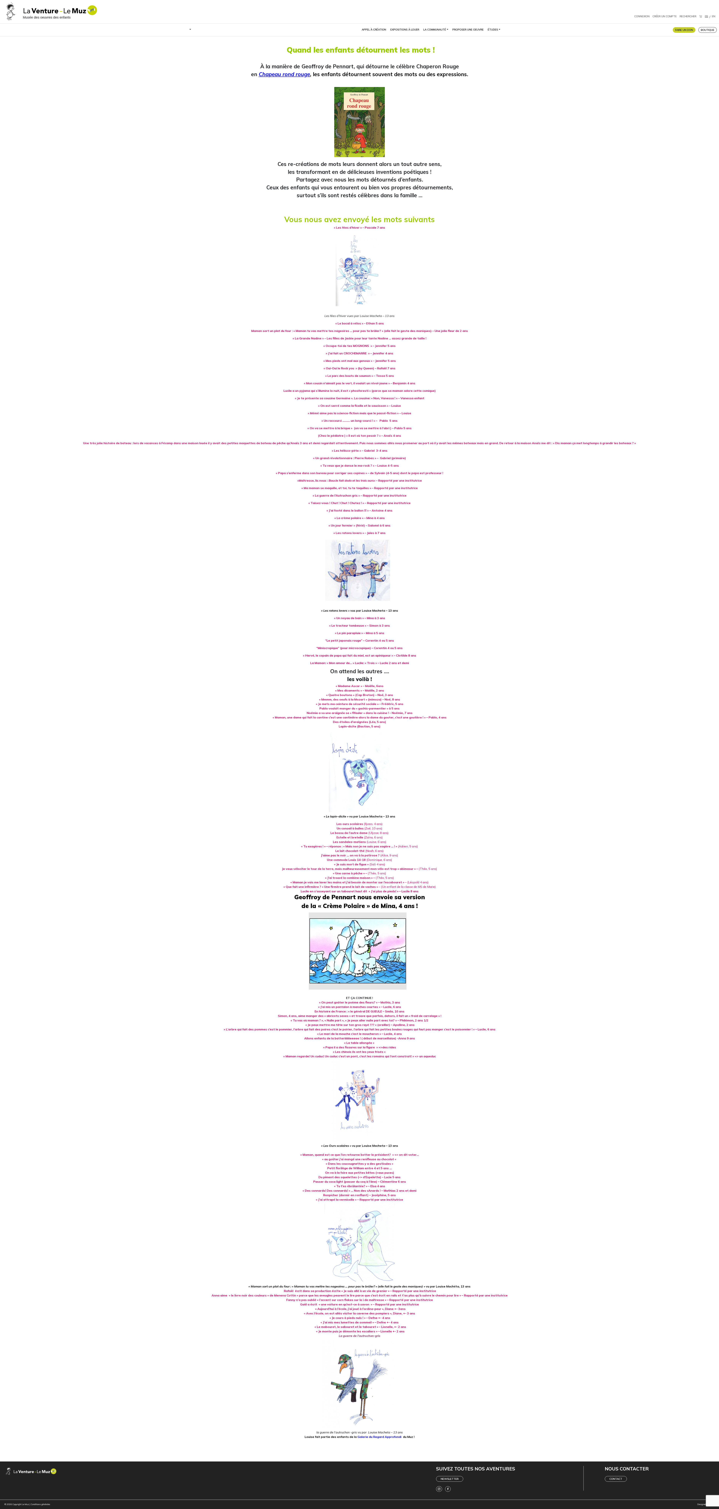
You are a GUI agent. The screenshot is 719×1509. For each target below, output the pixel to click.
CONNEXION (642, 16)
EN (713, 16)
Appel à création (374, 29)
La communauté (434, 29)
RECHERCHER (688, 16)
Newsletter (450, 1479)
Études (493, 29)
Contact (615, 1479)
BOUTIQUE (707, 30)
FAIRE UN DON (684, 30)
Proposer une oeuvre (468, 29)
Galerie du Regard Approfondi (379, 1437)
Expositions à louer (404, 29)
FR (706, 16)
